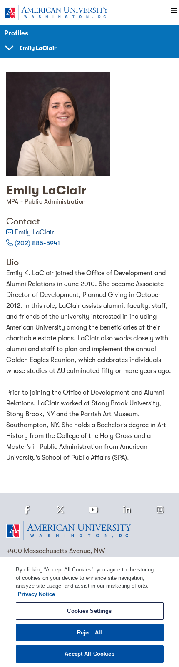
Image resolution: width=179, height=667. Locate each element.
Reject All (89, 632)
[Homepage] (89, 530)
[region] (89, 612)
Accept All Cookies (89, 654)
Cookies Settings (89, 611)
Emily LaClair (34, 232)
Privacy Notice (36, 594)
